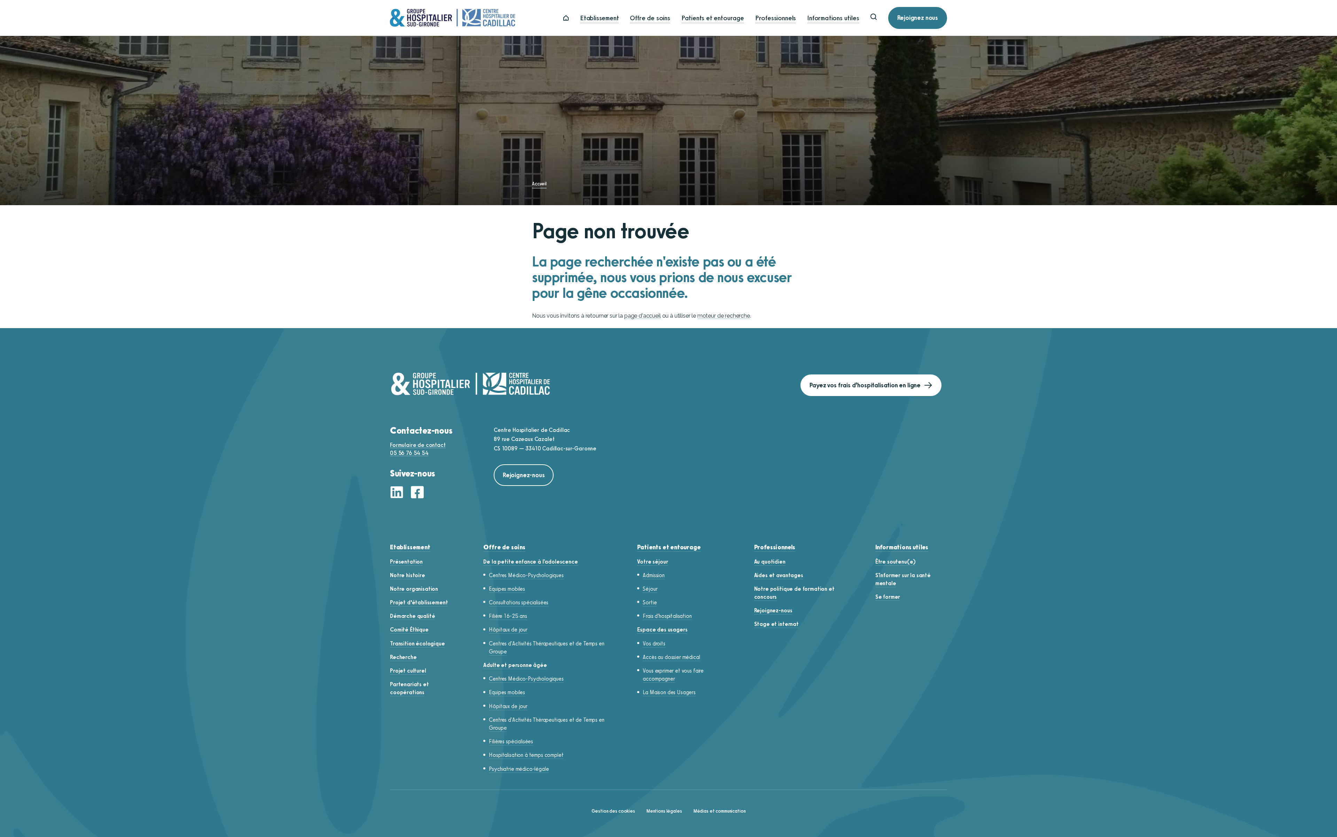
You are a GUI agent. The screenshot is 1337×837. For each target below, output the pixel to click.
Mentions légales (664, 811)
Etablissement (599, 18)
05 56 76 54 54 (409, 453)
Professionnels (775, 18)
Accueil (539, 184)
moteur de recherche (723, 315)
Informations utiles (833, 18)
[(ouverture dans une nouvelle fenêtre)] (398, 493)
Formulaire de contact (418, 445)
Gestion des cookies (613, 811)
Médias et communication (719, 811)
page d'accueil (642, 315)
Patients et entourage (712, 18)
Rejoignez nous (917, 18)
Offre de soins (650, 18)
